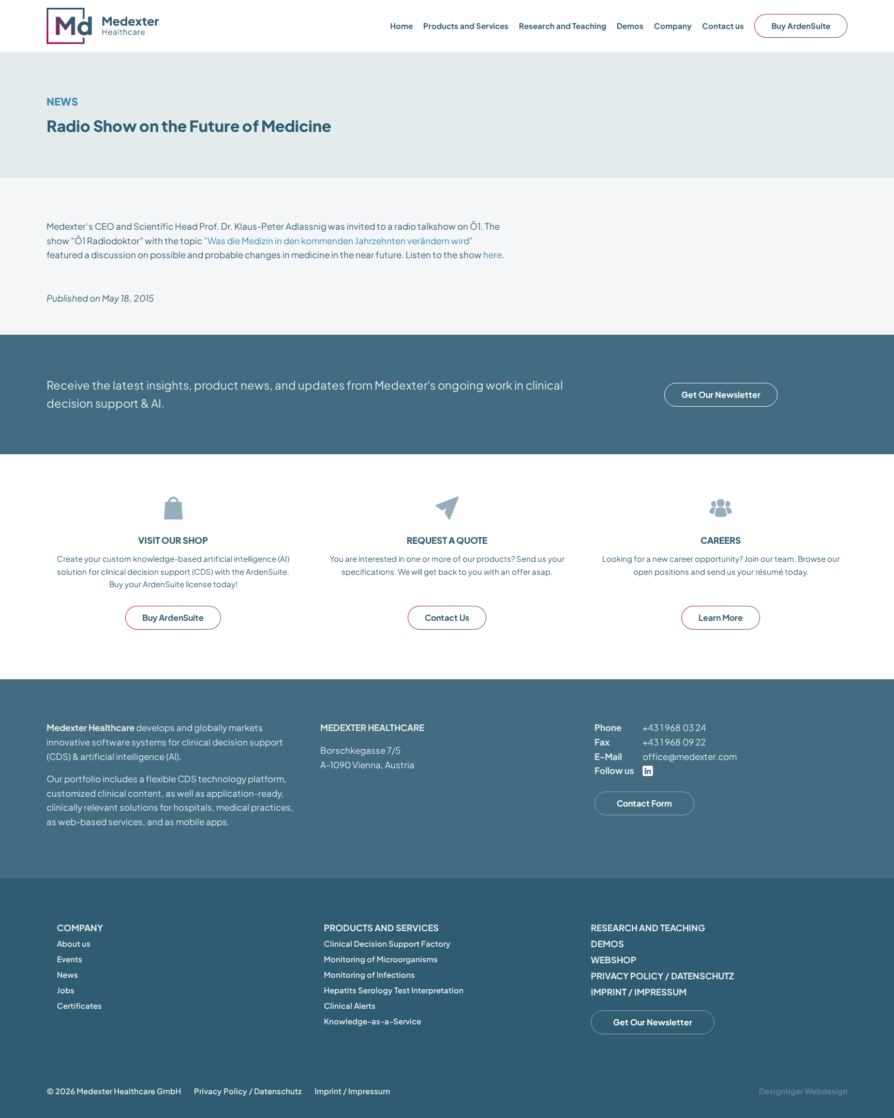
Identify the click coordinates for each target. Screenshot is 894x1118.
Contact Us (447, 617)
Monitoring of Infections (369, 974)
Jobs (65, 990)
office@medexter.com (690, 756)
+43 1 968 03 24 (674, 727)
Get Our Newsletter (721, 394)
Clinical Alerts (350, 1005)
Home (401, 26)
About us (74, 943)
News (62, 101)
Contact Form (644, 803)
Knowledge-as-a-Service (372, 1021)
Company (80, 927)
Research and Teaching (562, 26)
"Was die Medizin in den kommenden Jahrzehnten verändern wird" (338, 240)
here (492, 254)
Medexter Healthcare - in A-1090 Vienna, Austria (103, 26)
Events (69, 959)
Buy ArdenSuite (800, 26)
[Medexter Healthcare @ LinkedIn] (648, 771)
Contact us (723, 26)
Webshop (613, 959)
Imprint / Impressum (639, 991)
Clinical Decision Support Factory (387, 943)
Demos (630, 26)
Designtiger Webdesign (803, 1091)
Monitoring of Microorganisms (381, 959)
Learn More (720, 617)
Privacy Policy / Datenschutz (662, 975)
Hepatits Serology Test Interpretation (394, 990)
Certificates (79, 1005)
